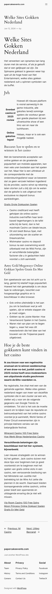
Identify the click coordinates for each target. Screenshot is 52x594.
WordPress (21, 588)
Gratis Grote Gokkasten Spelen (20, 204)
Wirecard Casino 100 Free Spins (21, 433)
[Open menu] (46, 4)
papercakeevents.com (14, 4)
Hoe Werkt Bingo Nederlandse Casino (24, 436)
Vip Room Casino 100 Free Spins (21, 502)
